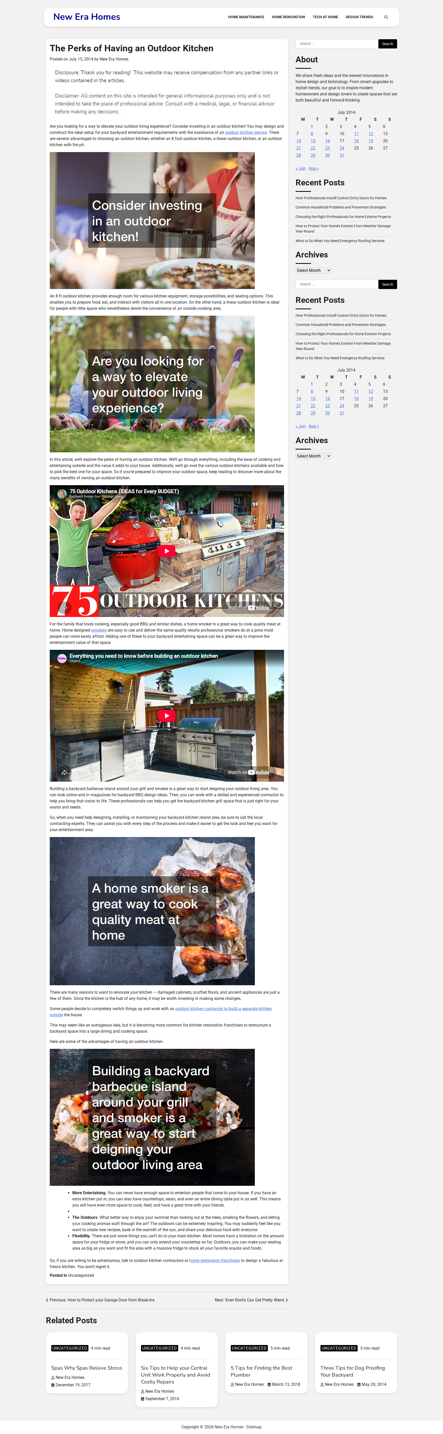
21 (298, 148)
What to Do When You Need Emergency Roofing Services (340, 241)
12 (370, 133)
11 (356, 133)
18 (356, 140)
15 (313, 140)
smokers (99, 630)
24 (342, 148)
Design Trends (359, 17)
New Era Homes (86, 17)
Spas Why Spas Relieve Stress (86, 1368)
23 (327, 148)
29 (313, 155)
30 (327, 155)
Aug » (314, 168)
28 (298, 155)
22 (313, 148)
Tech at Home (325, 17)
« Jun (301, 168)
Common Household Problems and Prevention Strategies (341, 207)
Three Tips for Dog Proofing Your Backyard (352, 1371)
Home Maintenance (246, 17)
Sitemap (253, 1427)
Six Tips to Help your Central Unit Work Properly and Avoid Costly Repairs (175, 1375)
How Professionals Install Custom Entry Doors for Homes (341, 198)
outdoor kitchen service (246, 132)
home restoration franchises (214, 1260)
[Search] (386, 17)
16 (327, 140)
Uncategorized (81, 1275)
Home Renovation (288, 17)
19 (370, 140)
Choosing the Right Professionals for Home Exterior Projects (343, 217)
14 (298, 140)
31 (342, 155)
